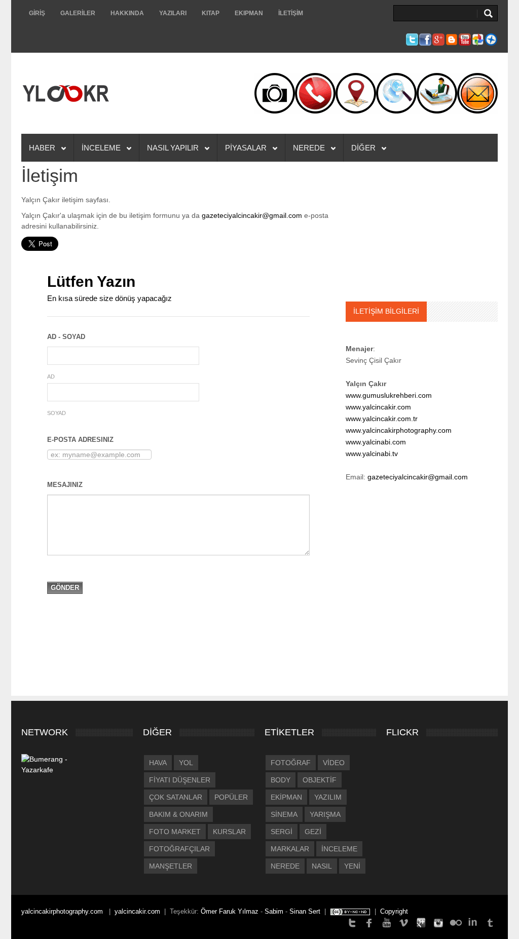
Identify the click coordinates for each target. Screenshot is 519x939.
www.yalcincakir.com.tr (382, 419)
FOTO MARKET (175, 832)
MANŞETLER (170, 866)
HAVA (158, 763)
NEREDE (310, 147)
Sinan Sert (304, 911)
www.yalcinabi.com (376, 442)
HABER (43, 147)
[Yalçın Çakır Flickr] (456, 922)
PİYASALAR (247, 147)
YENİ (352, 866)
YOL (186, 763)
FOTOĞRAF (291, 763)
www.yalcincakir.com (378, 407)
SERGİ (281, 832)
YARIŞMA (325, 814)
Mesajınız (65, 485)
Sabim (274, 911)
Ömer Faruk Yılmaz (229, 911)
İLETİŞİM (290, 13)
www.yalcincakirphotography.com (399, 430)
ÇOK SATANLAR (175, 797)
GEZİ (313, 832)
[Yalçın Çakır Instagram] (438, 922)
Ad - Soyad (66, 337)
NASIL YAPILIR (174, 147)
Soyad (56, 413)
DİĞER (364, 147)
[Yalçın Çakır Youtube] (387, 922)
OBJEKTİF (320, 780)
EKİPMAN (286, 797)
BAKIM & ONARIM (178, 814)
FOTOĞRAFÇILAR (179, 849)
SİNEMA (284, 814)
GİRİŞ (37, 13)
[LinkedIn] (473, 922)
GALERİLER (77, 13)
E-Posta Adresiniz (80, 439)
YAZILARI (173, 13)
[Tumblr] (490, 922)
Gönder (65, 587)
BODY (280, 780)
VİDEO (334, 763)
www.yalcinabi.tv (372, 453)
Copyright (394, 911)
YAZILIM (328, 797)
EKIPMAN (249, 13)
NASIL (322, 866)
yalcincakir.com (137, 911)
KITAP (210, 13)
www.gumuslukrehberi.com (389, 395)
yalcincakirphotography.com (63, 911)
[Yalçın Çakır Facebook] (369, 922)
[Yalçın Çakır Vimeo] (404, 922)
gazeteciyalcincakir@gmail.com (252, 215)
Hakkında (127, 13)
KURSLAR (229, 832)
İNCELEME (102, 147)
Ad (51, 376)
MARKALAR (290, 849)
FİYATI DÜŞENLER (179, 780)
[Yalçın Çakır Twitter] (352, 922)
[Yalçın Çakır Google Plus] (421, 922)
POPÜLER (231, 797)
